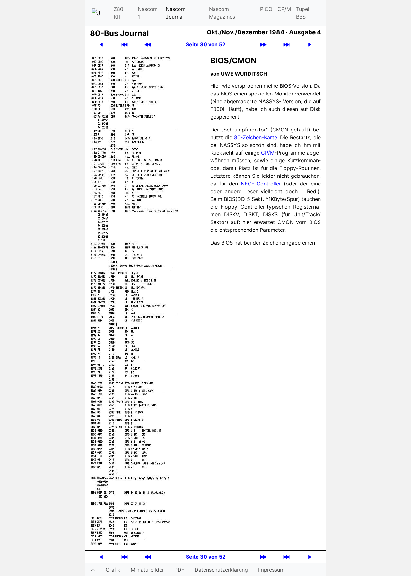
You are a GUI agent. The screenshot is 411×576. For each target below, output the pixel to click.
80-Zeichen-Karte (255, 137)
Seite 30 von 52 (205, 44)
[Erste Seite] (125, 44)
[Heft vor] (263, 44)
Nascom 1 (148, 13)
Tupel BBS (302, 13)
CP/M (284, 9)
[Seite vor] (310, 44)
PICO (266, 9)
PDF (179, 569)
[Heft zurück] (148, 44)
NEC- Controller (261, 183)
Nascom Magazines (222, 13)
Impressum (271, 569)
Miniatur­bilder (147, 569)
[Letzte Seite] (286, 44)
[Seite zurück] (101, 44)
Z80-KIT (120, 13)
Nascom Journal (176, 13)
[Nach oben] (93, 569)
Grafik (113, 569)
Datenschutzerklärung (221, 569)
